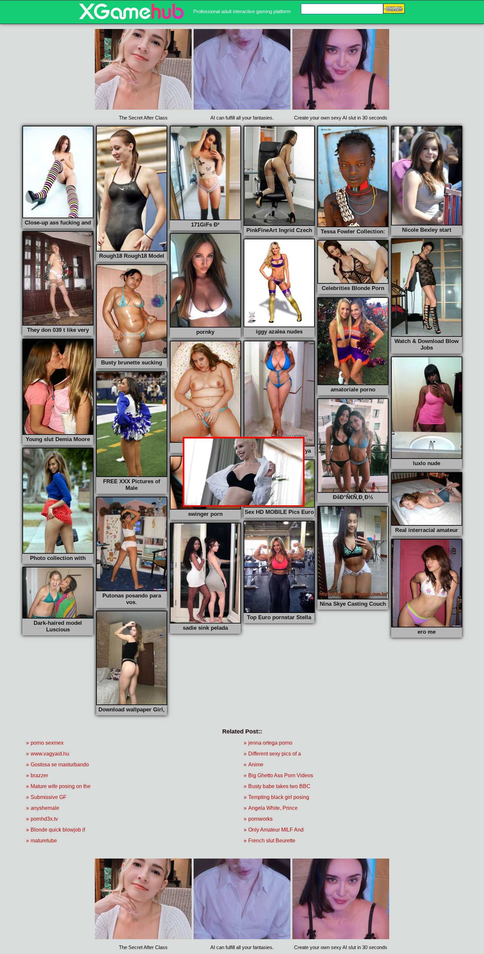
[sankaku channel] (131, 17)
